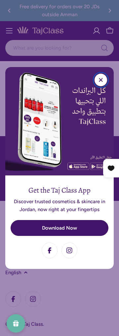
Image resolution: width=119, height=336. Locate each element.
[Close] (101, 80)
